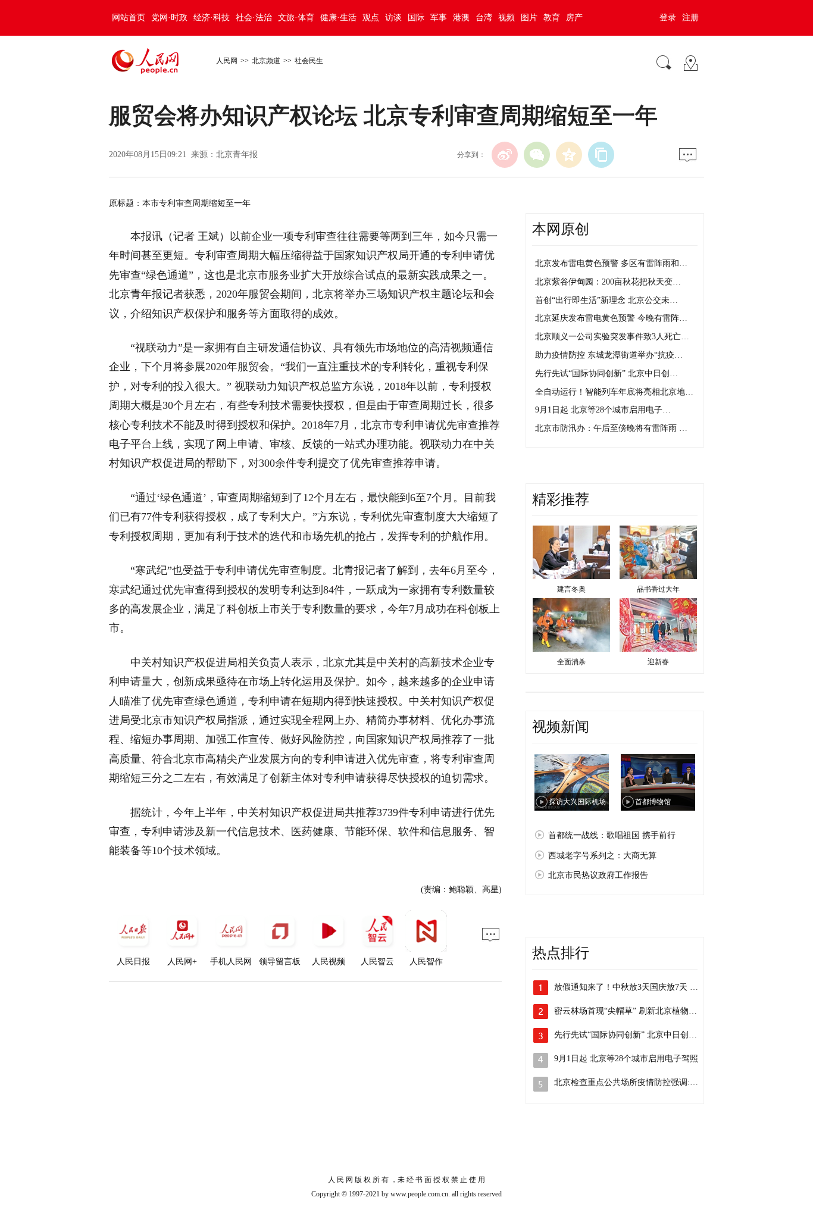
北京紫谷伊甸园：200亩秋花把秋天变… (608, 281)
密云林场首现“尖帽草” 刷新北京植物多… (629, 1010)
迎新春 (658, 662)
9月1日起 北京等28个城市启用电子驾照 (626, 1058)
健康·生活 (338, 17)
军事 (438, 17)
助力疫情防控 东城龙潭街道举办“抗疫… (609, 355)
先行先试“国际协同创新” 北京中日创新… (629, 1034)
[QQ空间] (569, 155)
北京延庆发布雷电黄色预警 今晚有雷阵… (611, 318)
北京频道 (266, 61)
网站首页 (128, 17)
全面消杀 (571, 662)
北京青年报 (237, 154)
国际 (416, 17)
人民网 (226, 61)
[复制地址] (601, 155)
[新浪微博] (505, 155)
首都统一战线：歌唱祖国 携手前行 (612, 835)
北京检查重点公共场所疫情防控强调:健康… (634, 1082)
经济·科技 (211, 17)
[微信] (537, 155)
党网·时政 (169, 17)
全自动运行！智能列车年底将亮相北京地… (614, 391)
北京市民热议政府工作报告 (598, 875)
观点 (370, 17)
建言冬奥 (571, 589)
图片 (529, 17)
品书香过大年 (658, 589)
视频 (506, 17)
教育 (551, 17)
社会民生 (309, 61)
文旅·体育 (296, 17)
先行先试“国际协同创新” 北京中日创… (606, 373)
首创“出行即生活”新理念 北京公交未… (606, 300)
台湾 (484, 17)
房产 (574, 17)
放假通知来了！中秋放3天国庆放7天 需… (630, 987)
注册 (690, 17)
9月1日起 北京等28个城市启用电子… (603, 409)
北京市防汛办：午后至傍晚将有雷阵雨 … (611, 428)
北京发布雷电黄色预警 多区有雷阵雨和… (611, 263)
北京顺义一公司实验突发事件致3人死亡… (612, 336)
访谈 (393, 17)
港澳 (461, 17)
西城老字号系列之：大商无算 (602, 855)
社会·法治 (254, 17)
